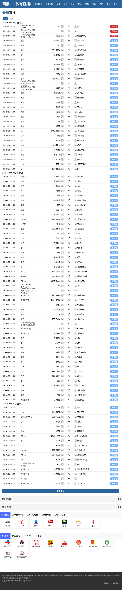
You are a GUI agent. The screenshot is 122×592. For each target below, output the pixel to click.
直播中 (114, 26)
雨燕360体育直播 (16, 4)
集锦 (65, 4)
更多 (11, 19)
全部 (5, 19)
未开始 (114, 41)
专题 (115, 4)
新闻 (72, 4)
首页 (30, 4)
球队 (101, 4)
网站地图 (115, 583)
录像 (58, 4)
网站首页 (106, 583)
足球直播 (38, 4)
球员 (108, 4)
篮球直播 (49, 4)
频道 (94, 4)
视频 (80, 4)
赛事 (87, 4)
